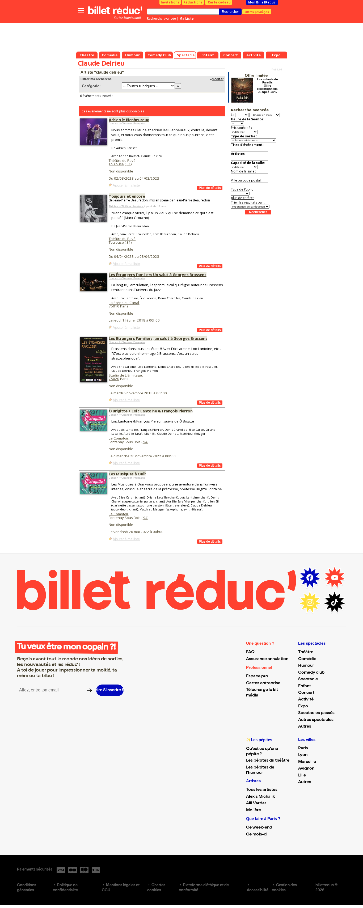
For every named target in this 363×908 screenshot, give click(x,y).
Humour (306, 666)
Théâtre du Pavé (122, 160)
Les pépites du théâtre (267, 761)
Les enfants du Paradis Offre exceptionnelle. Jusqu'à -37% (267, 86)
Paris (303, 748)
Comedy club (311, 673)
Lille (302, 776)
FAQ (250, 652)
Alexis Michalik (260, 797)
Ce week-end (259, 828)
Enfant (304, 686)
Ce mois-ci (256, 835)
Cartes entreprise (263, 683)
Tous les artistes (261, 790)
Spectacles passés (316, 713)
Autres (304, 727)
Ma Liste (186, 18)
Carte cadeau (219, 2)
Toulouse (116, 164)
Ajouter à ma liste (126, 185)
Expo (303, 706)
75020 (114, 378)
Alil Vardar (256, 803)
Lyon (302, 755)
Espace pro (257, 676)
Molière (253, 810)
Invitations (170, 2)
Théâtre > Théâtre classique (126, 206)
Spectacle (308, 679)
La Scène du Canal (124, 302)
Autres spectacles (316, 720)
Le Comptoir (118, 438)
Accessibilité (257, 890)
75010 (114, 306)
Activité (306, 700)
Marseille (307, 762)
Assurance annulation (267, 659)
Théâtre (305, 652)
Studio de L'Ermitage (125, 375)
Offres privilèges (257, 11)
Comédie (307, 659)
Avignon (306, 769)
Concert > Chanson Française (127, 123)
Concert (306, 693)
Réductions (192, 2)
